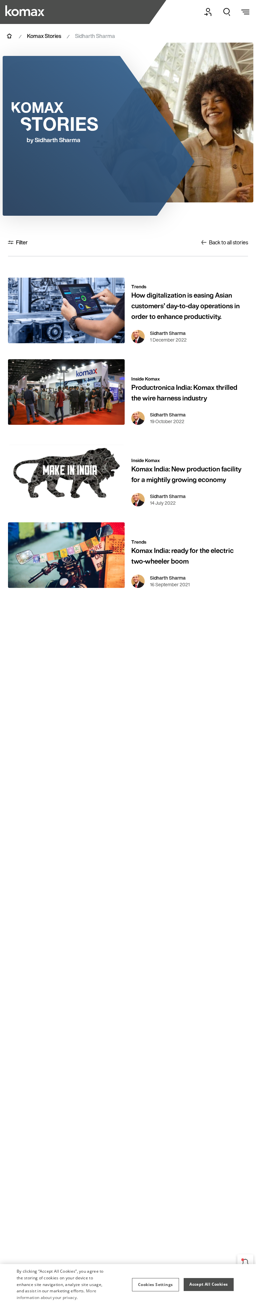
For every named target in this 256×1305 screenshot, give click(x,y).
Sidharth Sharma (168, 333)
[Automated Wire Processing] (25, 10)
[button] (155, 1285)
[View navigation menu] (245, 12)
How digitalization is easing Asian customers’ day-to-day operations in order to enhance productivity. (185, 305)
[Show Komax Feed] (245, 1262)
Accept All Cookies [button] (208, 1284)
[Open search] (227, 12)
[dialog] (128, 1284)
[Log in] (208, 12)
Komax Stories (44, 36)
